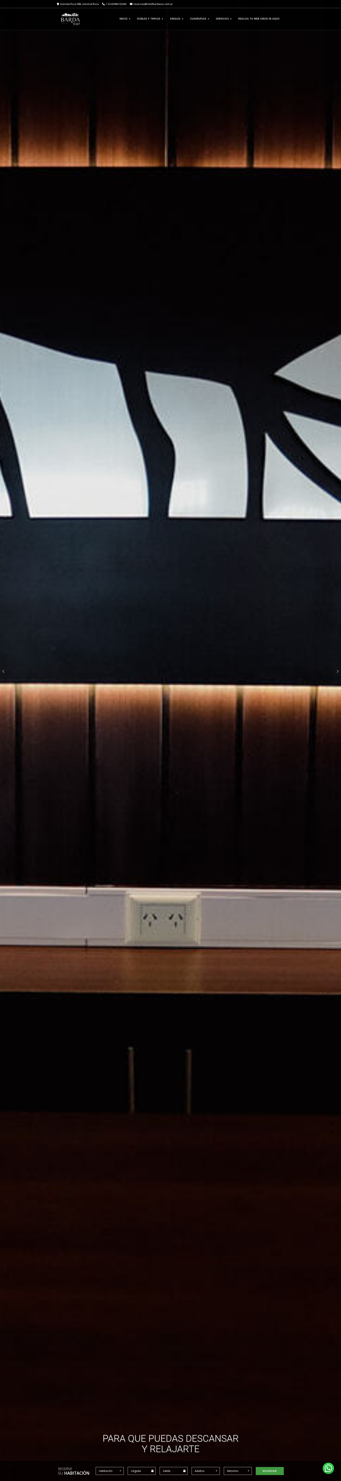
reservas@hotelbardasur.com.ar (153, 4)
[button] (110, 1471)
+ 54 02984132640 (116, 4)
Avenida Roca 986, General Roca (79, 4)
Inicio (124, 18)
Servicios (223, 18)
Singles (175, 18)
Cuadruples (198, 18)
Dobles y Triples (149, 18)
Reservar (270, 1471)
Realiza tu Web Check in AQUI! (259, 18)
